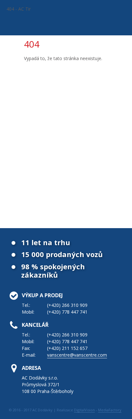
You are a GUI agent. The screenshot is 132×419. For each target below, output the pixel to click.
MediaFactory (109, 409)
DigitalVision (84, 409)
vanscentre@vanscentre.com (77, 355)
